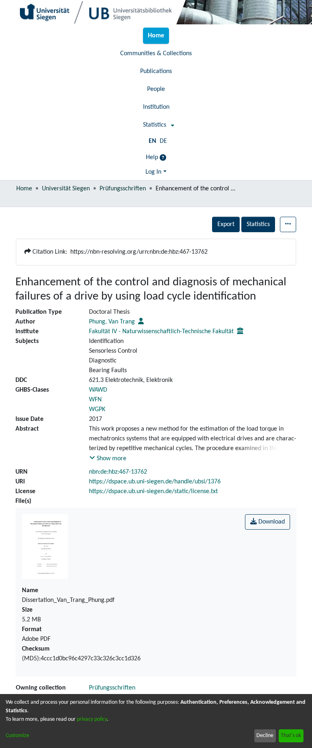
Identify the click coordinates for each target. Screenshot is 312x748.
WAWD (98, 390)
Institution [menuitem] (156, 107)
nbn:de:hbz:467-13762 (118, 472)
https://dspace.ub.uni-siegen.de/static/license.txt (153, 491)
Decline (264, 736)
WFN (95, 400)
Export (225, 224)
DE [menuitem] (163, 141)
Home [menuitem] (156, 35)
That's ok (291, 736)
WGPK (97, 409)
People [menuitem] (156, 89)
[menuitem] (156, 125)
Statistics (258, 224)
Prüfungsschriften (123, 188)
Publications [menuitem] (156, 71)
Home (24, 188)
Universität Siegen (66, 188)
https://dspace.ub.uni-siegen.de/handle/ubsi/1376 (155, 482)
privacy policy (92, 719)
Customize (17, 736)
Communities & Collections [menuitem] (156, 53)
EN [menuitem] (152, 141)
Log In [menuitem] (153, 172)
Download (271, 522)
